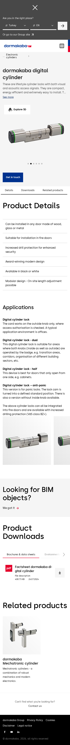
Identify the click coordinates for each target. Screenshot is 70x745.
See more (8, 97)
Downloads (27, 190)
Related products (53, 190)
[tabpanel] (35, 572)
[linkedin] (18, 732)
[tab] (21, 554)
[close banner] (35, 7)
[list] (35, 649)
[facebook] (5, 732)
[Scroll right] (60, 554)
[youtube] (11, 732)
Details (9, 190)
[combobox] (16, 26)
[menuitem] (17, 46)
